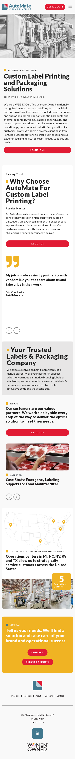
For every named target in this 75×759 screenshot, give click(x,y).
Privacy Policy (37, 719)
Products (15, 696)
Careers (49, 696)
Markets (27, 696)
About (38, 696)
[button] (70, 7)
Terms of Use (38, 722)
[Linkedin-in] (37, 733)
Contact (60, 696)
